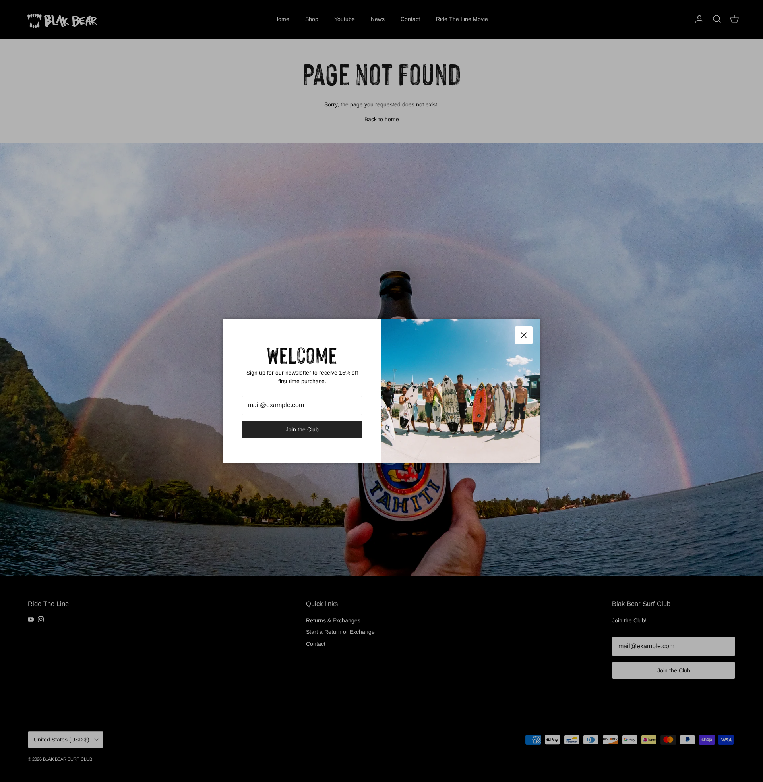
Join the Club (302, 429)
